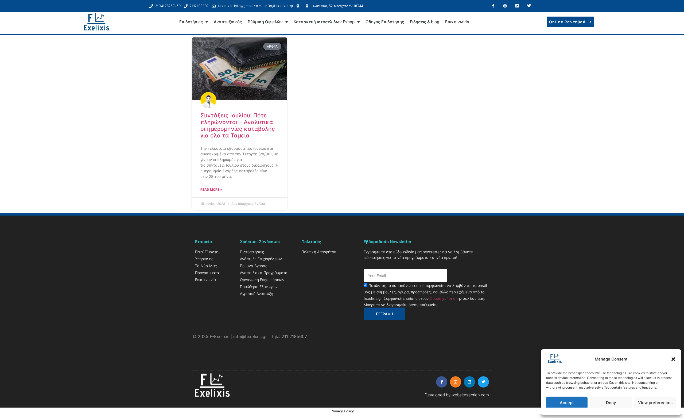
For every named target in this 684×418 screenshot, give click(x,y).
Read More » (211, 189)
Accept (567, 402)
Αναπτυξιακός (228, 21)
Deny (611, 402)
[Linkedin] (517, 6)
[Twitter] (529, 6)
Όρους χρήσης (442, 298)
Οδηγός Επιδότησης (385, 21)
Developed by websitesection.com (457, 394)
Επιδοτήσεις (191, 21)
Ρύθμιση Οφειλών (265, 21)
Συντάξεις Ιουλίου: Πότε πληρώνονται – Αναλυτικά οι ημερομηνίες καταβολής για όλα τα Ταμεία (237, 125)
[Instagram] (505, 6)
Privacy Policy (342, 411)
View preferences (655, 402)
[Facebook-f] (493, 6)
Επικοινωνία (457, 21)
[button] (673, 359)
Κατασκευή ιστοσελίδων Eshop (324, 21)
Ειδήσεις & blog (424, 21)
